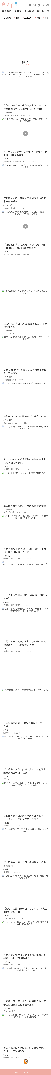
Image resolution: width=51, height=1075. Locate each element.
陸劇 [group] (18, 18)
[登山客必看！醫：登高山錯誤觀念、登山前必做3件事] (25, 843)
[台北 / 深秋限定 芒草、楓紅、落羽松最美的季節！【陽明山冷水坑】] (25, 530)
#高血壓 (6, 823)
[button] (48, 5)
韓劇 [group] (38, 18)
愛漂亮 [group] (17, 11)
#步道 (5, 648)
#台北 (5, 776)
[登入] (43, 5)
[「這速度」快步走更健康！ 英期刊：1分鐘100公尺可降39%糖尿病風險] (25, 226)
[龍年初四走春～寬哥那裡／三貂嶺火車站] (25, 398)
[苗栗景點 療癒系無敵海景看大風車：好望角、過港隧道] (25, 351)
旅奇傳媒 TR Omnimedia (14, 161)
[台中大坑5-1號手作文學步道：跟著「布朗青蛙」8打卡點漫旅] (25, 133)
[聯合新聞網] (3, 4)
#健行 (5, 251)
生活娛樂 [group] (29, 11)
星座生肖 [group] (28, 18)
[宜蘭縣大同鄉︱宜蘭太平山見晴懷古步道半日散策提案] (25, 179)
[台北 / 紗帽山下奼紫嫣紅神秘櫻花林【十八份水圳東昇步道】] (25, 441)
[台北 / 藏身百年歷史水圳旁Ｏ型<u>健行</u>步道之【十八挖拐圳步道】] (25, 1029)
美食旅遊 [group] (6, 11)
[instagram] (34, 5)
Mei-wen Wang (10, 423)
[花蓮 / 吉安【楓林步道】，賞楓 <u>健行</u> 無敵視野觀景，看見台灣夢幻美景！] (25, 623)
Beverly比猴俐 (10, 208)
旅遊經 (6, 733)
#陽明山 (6, 556)
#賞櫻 (5, 466)
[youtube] (30, 5)
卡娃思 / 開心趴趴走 (11, 469)
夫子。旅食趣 (9, 333)
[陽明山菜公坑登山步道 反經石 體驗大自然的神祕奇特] (25, 305)
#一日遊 (6, 1008)
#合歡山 (6, 915)
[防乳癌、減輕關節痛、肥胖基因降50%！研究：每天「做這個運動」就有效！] (25, 797)
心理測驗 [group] (7, 18)
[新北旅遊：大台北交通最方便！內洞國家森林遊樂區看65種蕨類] (25, 751)
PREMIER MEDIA (10, 115)
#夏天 (5, 730)
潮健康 (6, 825)
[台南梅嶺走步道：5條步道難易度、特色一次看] (25, 704)
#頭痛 (5, 869)
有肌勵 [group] (40, 11)
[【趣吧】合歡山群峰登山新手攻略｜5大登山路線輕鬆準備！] (25, 890)
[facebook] (39, 5)
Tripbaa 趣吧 (9, 918)
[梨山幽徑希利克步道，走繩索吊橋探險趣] (25, 487)
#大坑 (5, 159)
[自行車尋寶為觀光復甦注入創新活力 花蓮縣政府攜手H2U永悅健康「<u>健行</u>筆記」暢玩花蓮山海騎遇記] (25, 87)
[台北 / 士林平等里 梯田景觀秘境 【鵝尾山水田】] (25, 576)
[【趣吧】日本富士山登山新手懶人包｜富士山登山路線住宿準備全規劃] (25, 982)
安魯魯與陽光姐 (9, 379)
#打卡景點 (7, 112)
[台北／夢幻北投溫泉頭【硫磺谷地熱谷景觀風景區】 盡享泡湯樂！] (25, 936)
